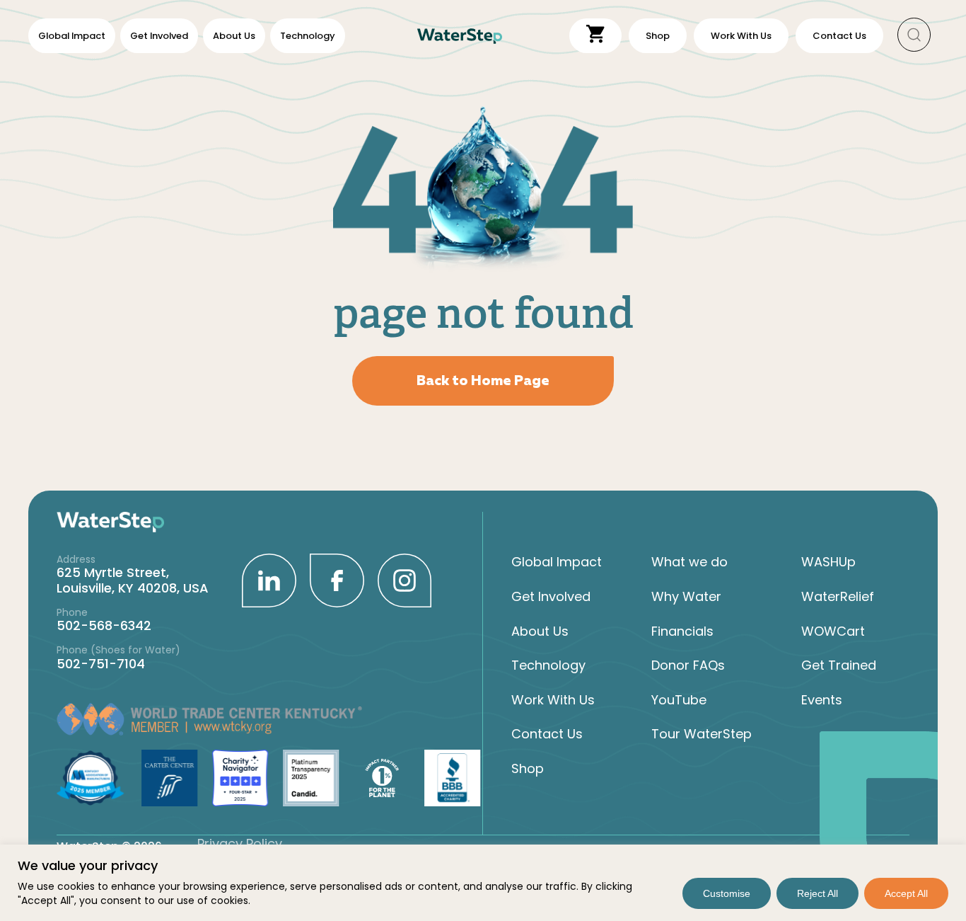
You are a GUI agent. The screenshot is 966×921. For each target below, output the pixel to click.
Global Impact (71, 35)
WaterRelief (837, 597)
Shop (527, 769)
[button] (914, 36)
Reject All (817, 893)
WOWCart (833, 631)
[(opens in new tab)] (269, 580)
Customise (726, 893)
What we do (689, 562)
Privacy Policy (239, 843)
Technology (307, 35)
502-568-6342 (104, 625)
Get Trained (838, 665)
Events (821, 700)
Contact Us (547, 734)
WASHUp (828, 562)
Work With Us (553, 700)
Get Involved (159, 35)
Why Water (686, 597)
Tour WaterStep (701, 734)
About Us (234, 35)
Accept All (906, 893)
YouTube (678, 700)
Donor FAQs (688, 665)
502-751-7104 (101, 664)
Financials (682, 631)
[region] (483, 883)
